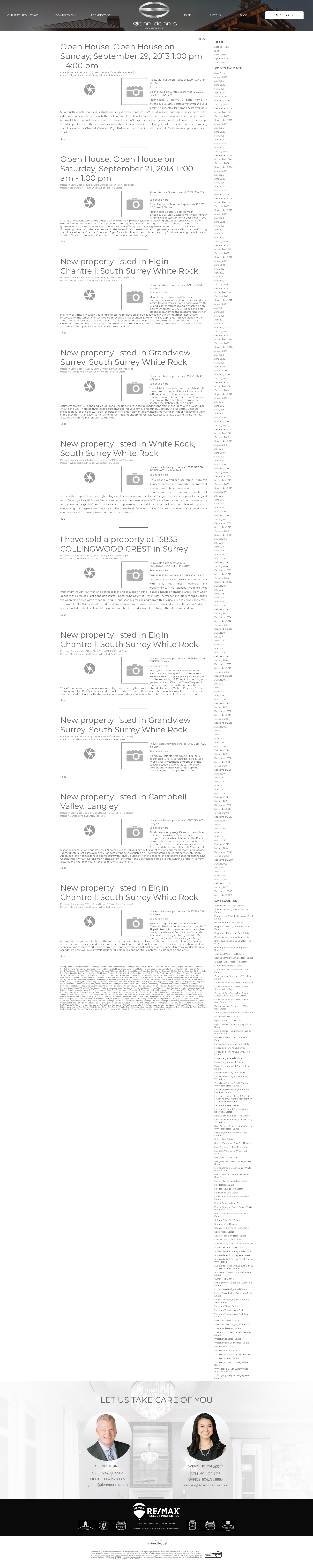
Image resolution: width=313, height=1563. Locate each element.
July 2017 (218, 495)
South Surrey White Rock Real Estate (233, 1243)
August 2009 (221, 863)
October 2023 (221, 206)
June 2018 (219, 452)
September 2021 (223, 300)
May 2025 (219, 135)
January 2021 (220, 331)
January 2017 (220, 519)
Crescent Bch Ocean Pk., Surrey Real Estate (111, 975)
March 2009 (220, 879)
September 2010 (223, 816)
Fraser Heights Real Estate (228, 1058)
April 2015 (219, 601)
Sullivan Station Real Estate (228, 1247)
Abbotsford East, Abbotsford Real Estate (115, 967)
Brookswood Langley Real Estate (231, 937)
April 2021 (219, 319)
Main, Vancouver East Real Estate (231, 1147)
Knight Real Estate (224, 1139)
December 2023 (223, 198)
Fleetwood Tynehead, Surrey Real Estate (150, 980)
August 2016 (220, 539)
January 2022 (221, 284)
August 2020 (220, 351)
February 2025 (221, 147)
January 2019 (221, 425)
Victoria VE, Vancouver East (228, 1310)
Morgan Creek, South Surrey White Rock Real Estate (95, 558)
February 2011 (221, 797)
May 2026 (219, 88)
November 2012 (222, 715)
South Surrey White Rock (227, 1239)
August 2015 (220, 585)
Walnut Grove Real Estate (227, 1320)
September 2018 (223, 441)
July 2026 (219, 81)
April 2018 (219, 460)
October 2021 (221, 296)
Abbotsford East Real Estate (229, 905)
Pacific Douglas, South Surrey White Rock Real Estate (127, 994)
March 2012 (220, 746)
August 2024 (220, 171)
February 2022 (221, 280)
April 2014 (219, 648)
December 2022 (223, 245)
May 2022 (219, 268)
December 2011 (222, 758)
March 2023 (220, 233)
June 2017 (219, 499)
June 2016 (219, 546)
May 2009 (219, 875)
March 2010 (220, 840)
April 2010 (219, 836)
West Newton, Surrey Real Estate (231, 1342)
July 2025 (219, 128)
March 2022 (220, 276)
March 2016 (220, 558)
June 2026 (219, 84)
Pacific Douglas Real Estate (228, 1203)
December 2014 (222, 617)
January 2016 (221, 566)
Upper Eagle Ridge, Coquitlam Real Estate (106, 1003)
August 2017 (220, 492)
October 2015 (221, 578)
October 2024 (221, 163)
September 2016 (223, 535)
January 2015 (220, 613)
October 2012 (221, 719)
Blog (243, 15)
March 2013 (220, 699)
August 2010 (220, 820)
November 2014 (222, 621)
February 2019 (221, 421)
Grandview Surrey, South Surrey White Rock (153, 982)
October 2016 (221, 531)
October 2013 (221, 672)
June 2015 (219, 593)
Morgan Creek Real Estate (228, 1157)
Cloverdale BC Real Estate (228, 965)
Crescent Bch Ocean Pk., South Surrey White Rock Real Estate (231, 994)
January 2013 (221, 707)
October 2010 (221, 813)
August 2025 (220, 124)
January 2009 (221, 887)
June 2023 (219, 221)
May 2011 (218, 785)
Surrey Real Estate (224, 1278)
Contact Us (286, 15)
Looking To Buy (64, 15)
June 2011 (219, 781)
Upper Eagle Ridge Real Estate (230, 1289)
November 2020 (223, 339)
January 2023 (221, 241)
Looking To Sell (102, 15)
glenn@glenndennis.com (108, 1485)
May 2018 (219, 456)
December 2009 (223, 852)
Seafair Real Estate (224, 1231)
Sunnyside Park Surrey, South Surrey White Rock (179, 999)
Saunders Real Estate (225, 1224)
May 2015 (219, 597)
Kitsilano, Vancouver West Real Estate (117, 988)
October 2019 (221, 390)
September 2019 (223, 394)
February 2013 (221, 703)
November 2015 (222, 574)
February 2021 (221, 327)
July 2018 (219, 449)
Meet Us (215, 15)
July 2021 (218, 308)
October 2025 (221, 116)
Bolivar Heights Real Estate (228, 922)
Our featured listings (22, 15)
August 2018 (220, 445)
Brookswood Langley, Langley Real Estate (162, 969)
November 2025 (222, 112)
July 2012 (218, 730)
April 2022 (219, 272)
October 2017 (221, 484)
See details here (158, 87)
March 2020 (220, 370)
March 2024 (220, 190)
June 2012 (219, 734)
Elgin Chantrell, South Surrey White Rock (120, 977)
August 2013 (220, 679)
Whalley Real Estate (224, 1346)
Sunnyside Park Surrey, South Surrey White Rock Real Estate (233, 1267)
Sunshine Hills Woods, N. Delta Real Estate (131, 1001)
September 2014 (223, 629)
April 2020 (219, 366)
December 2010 (222, 805)
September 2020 (223, 347)
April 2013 (219, 695)
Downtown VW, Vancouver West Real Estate (149, 975)
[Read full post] (89, 90)
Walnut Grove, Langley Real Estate (232, 1324)
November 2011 (222, 762)
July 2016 (218, 542)
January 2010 (221, 848)
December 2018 (222, 429)
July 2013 (218, 683)
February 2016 (221, 562)
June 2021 (219, 312)
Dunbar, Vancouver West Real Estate (233, 1012)
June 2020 (219, 358)
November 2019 (222, 386)
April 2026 (219, 92)
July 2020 (219, 355)
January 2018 (221, 472)
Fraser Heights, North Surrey (229, 1062)
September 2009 (223, 859)
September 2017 (223, 488)
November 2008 (223, 895)
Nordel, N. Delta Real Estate (229, 1188)
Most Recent (221, 73)
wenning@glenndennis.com (205, 1485)
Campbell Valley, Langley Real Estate (233, 957)
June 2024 (219, 178)
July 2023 (219, 218)
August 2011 (220, 773)
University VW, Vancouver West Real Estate (185, 1001)
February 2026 (222, 100)
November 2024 (222, 159)
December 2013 (222, 664)
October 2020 (221, 343)
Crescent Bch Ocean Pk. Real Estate (233, 982)
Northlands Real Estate (226, 1192)
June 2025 (219, 131)
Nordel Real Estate (224, 1185)
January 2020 (221, 378)
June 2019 (219, 405)
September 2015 (223, 582)
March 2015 (220, 605)
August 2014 (220, 632)
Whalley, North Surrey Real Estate (232, 1354)
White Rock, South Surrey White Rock (77, 1009)
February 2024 (222, 194)
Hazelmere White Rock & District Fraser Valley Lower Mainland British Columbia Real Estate (233, 1099)
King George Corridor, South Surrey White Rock (173, 986)
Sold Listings (220, 62)
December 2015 (222, 570)
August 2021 (220, 304)
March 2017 (220, 511)
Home (187, 15)
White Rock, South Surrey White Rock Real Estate (231, 1370)
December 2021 (222, 288)
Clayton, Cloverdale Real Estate (231, 961)
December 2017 (222, 476)
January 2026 (221, 104)
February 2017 (221, 515)
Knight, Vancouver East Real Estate (232, 1143)
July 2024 (219, 175)
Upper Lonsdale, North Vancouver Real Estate (144, 1003)
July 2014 (218, 636)
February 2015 (221, 609)
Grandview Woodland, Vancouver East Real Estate (97, 984)
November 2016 (222, 527)
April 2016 (219, 554)
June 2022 (219, 265)
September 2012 (223, 722)
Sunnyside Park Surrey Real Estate (232, 1255)
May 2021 (219, 315)
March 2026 (220, 96)
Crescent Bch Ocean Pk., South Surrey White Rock (231, 987)
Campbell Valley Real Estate (229, 954)
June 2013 (219, 687)
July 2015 (218, 589)
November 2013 (222, 668)
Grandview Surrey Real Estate (230, 1072)
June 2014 (219, 640)
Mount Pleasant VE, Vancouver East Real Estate (80, 992)
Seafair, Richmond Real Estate (230, 1235)
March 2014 (220, 652)
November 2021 (222, 292)
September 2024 (223, 167)
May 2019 (219, 409)
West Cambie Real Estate (227, 1328)
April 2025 (219, 139)
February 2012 (221, 750)
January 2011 (220, 801)
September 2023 (223, 210)
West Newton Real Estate (227, 1338)
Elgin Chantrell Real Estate (228, 1020)
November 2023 (222, 202)
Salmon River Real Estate (227, 1220)
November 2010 (222, 809)
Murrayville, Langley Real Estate (230, 1181)
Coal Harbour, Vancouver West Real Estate (89, 973)
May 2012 (219, 738)
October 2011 (221, 766)
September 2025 (223, 120)
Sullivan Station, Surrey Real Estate (232, 1251)
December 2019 (222, 382)
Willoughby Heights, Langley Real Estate (156, 1009)
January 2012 (220, 754)
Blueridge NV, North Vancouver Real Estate (151, 967)
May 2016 (219, 550)
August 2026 (220, 77)
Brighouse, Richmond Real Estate (232, 933)
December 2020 (223, 335)
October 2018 (221, 437)
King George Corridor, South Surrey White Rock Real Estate (233, 1127)
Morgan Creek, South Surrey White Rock (140, 990)
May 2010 (219, 832)
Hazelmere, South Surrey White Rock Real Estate (231, 1110)
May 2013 (219, 691)
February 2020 (222, 374)
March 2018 (220, 464)
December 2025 (223, 108)
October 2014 (221, 625)
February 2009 (222, 883)
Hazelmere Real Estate (226, 1105)
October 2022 (221, 253)
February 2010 (221, 844)
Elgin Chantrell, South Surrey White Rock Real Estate (96, 75)
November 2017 (222, 480)
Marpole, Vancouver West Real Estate (83, 990)
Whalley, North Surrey (225, 1350)
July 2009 (219, 867)
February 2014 (221, 656)
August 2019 (220, 398)
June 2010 (219, 828)
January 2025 (221, 151)
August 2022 (220, 261)
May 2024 (219, 182)
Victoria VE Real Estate (226, 1306)
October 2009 (222, 856)
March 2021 (220, 323)
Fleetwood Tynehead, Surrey (229, 1048)
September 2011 (222, 769)
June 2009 (219, 871)
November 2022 (222, 249)
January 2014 (221, 660)
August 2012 (220, 726)
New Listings (220, 54)
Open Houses (221, 58)
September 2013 (223, 676)
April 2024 (219, 186)
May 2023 (219, 225)
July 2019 (218, 402)
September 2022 (223, 257)
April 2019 (219, 413)
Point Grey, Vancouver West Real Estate (168, 994)
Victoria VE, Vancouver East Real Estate (82, 1005)
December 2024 (223, 155)
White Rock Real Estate (226, 1358)
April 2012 (219, 742)
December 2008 (223, 891)
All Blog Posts (221, 47)
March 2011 (219, 793)
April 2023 (219, 229)
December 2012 (222, 711)
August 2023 (220, 214)
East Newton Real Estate (227, 1016)
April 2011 (219, 789)
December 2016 (222, 523)
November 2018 (222, 433)
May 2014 (219, 644)
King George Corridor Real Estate (232, 1115)
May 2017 (219, 503)
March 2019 (220, 417)
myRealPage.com (157, 1543)
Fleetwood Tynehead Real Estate (232, 1044)
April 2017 (219, 507)
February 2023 (222, 237)
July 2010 (219, 824)
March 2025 (220, 143)
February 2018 (221, 468)
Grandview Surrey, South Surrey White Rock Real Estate (231, 1084)
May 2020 (219, 362)
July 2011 (218, 777)
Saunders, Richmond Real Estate (231, 1228)
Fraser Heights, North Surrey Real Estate (90, 982)
